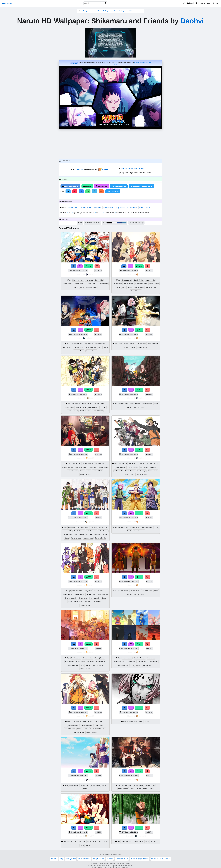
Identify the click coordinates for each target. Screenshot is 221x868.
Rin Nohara (89, 280)
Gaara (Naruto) (87, 403)
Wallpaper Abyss (89, 11)
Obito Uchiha (99, 280)
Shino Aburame (72, 208)
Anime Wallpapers (104, 11)
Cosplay (91, 213)
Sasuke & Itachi (98, 471)
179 (89, 828)
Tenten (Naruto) (133, 467)
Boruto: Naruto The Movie (136, 287)
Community (201, 3)
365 (89, 577)
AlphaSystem (91, 338)
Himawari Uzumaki (141, 283)
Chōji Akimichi (120, 208)
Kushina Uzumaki (67, 467)
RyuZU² (91, 522)
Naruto (147, 208)
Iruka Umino (71, 527)
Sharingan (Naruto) (76, 343)
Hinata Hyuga (128, 283)
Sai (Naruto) (97, 208)
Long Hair (82, 841)
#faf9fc (114, 222)
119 (89, 644)
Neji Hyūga (132, 463)
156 (139, 771)
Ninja (69, 213)
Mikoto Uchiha (99, 463)
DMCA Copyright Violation (140, 859)
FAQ (61, 859)
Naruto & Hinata (151, 287)
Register (215, 3)
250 (139, 450)
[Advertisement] (110, 143)
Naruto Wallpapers (120, 11)
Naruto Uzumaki (133, 213)
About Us (54, 859)
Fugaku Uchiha (88, 463)
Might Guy (97, 534)
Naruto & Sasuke (91, 287)
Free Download (71, 186)
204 (139, 513)
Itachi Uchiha (144, 213)
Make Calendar (119, 186)
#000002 (109, 222)
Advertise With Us (122, 859)
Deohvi (192, 21)
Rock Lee (99, 213)
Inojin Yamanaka (77, 591)
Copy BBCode (113, 191)
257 (89, 390)
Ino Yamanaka (132, 208)
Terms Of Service (84, 859)
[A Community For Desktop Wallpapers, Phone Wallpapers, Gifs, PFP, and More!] (79, 11)
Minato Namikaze (77, 280)
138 (89, 771)
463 (139, 390)
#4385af (124, 222)
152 (89, 513)
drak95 (105, 169)
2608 (89, 266)
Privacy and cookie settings (160, 859)
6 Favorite (102, 186)
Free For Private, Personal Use (132, 168)
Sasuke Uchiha (121, 213)
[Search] (105, 3)
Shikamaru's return (135, 11)
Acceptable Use (98, 859)
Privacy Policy (71, 859)
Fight (74, 213)
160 (139, 828)
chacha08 (142, 836)
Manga (79, 213)
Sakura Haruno (108, 208)
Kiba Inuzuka (154, 463)
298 (89, 450)
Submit (191, 3)
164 (139, 708)
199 (139, 577)
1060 (140, 266)
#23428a (119, 222)
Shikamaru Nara (85, 208)
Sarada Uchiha (138, 280)
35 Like (88, 186)
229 (89, 708)
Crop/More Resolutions (141, 186)
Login (209, 3)
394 (139, 330)
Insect (85, 213)
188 (139, 644)
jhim (91, 398)
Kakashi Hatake (109, 213)
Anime (141, 208)
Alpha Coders (7, 3)
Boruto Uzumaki (154, 283)
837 (89, 330)
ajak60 (91, 274)
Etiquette (110, 859)
